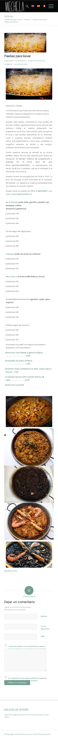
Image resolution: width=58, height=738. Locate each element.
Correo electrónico (45, 628)
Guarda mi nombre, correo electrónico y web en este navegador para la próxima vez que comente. (27, 647)
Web (42, 636)
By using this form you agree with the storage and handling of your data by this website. (27, 679)
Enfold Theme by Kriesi (42, 734)
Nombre (44, 617)
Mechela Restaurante (23, 734)
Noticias (8, 16)
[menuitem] (26, 6)
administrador (22, 64)
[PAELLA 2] (25, 42)
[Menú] (50, 6)
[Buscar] (26, 6)
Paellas (15, 571)
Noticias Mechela (36, 61)
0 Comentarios (20, 61)
